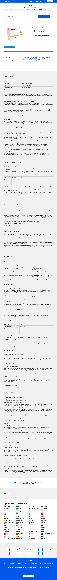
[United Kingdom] (10, 522)
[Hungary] (34, 535)
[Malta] (10, 531)
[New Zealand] (47, 535)
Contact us (18, 563)
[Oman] (34, 525)
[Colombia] (47, 506)
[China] (34, 518)
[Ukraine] (10, 520)
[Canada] (47, 510)
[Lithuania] (22, 533)
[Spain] (34, 520)
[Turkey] (34, 516)
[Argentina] (34, 513)
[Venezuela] (47, 529)
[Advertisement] (39, 25)
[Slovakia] (10, 536)
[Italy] (47, 527)
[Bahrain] (10, 535)
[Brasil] (47, 518)
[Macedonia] (10, 524)
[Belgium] (47, 513)
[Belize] (10, 527)
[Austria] (22, 529)
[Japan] (47, 524)
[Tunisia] (34, 522)
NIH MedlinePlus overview (9, 227)
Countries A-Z (39, 1)
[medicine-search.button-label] (44, 16)
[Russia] (22, 506)
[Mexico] (34, 506)
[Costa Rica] (22, 522)
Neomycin (13, 49)
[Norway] (10, 515)
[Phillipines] (47, 520)
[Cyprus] (10, 508)
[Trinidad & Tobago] (47, 533)
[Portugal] (10, 506)
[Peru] (22, 535)
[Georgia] (47, 508)
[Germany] (47, 525)
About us (12, 563)
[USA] (49, 1)
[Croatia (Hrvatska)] (10, 538)
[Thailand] (22, 515)
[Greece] (7, 495)
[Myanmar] (22, 536)
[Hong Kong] (22, 524)
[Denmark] (10, 513)
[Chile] (10, 533)
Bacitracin (7, 49)
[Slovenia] (47, 538)
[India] (22, 508)
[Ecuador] (22, 531)
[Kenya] (10, 525)
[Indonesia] (47, 515)
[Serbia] (34, 524)
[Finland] (10, 518)
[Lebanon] (10, 510)
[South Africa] (22, 525)
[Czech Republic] (34, 508)
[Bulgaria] (22, 516)
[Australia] (47, 531)
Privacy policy (34, 563)
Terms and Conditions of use (46, 563)
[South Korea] (10, 516)
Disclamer (26, 563)
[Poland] (22, 527)
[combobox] (50, 1)
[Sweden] (47, 522)
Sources (6, 563)
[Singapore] (34, 536)
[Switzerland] (34, 515)
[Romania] (34, 538)
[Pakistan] (47, 536)
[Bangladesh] (22, 518)
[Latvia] (34, 533)
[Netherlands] (34, 531)
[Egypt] (34, 527)
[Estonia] (22, 538)
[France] (34, 529)
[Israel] (34, 510)
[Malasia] (47, 516)
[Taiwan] (10, 529)
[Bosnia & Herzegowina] (22, 510)
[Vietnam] (22, 520)
